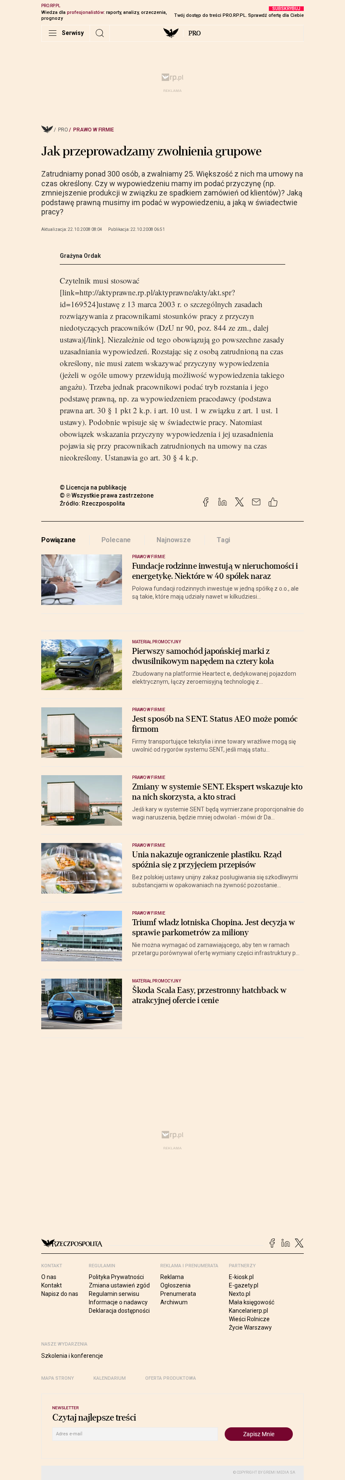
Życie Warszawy (250, 1327)
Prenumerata (178, 1293)
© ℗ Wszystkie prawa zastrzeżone (107, 495)
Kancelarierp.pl (248, 1310)
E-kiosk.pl (241, 1277)
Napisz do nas (59, 1293)
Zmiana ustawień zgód (119, 1285)
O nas (48, 1277)
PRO (194, 33)
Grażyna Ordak (80, 255)
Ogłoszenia (175, 1285)
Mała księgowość (251, 1302)
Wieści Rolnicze (249, 1319)
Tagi (223, 540)
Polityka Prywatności (116, 1277)
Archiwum (174, 1302)
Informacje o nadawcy (118, 1302)
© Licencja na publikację (93, 487)
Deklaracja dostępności (119, 1310)
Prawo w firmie (93, 130)
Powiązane (58, 540)
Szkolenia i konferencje (72, 1355)
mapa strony (57, 1378)
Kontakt (51, 1285)
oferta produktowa (170, 1378)
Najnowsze (174, 540)
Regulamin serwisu (114, 1293)
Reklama (172, 1277)
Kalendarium (109, 1378)
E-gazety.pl (243, 1285)
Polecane (116, 540)
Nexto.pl (239, 1293)
